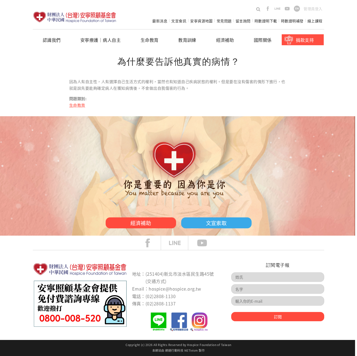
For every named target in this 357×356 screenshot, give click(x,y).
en (297, 9)
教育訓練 (187, 40)
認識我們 (52, 40)
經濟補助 (225, 40)
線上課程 (315, 20)
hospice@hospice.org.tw (175, 288)
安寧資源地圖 (201, 20)
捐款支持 (305, 40)
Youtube (205, 243)
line (277, 9)
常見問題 (224, 20)
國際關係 (263, 40)
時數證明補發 (292, 20)
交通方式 (156, 281)
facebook (268, 9)
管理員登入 (313, 8)
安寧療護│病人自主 (100, 40)
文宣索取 (216, 222)
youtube (287, 9)
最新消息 (159, 20)
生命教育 (150, 40)
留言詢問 (243, 20)
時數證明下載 (266, 20)
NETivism (191, 350)
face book (151, 243)
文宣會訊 (178, 20)
